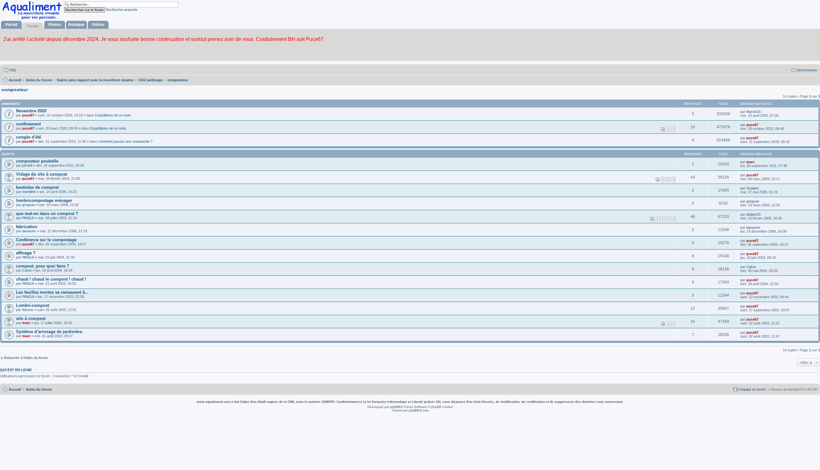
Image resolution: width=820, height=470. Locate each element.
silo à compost (30, 318)
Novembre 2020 (31, 110)
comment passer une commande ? (125, 141)
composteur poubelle (37, 161)
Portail (11, 24)
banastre (29, 231)
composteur (15, 89)
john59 (27, 165)
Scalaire (752, 188)
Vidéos (98, 24)
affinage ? (26, 253)
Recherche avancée (121, 10)
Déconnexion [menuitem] (806, 70)
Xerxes (27, 310)
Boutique (76, 24)
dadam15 (753, 214)
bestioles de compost (37, 187)
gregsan (28, 205)
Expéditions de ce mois (113, 115)
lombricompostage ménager (44, 200)
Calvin (27, 270)
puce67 (28, 115)
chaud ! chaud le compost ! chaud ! (51, 279)
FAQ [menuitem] (12, 70)
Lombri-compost (32, 305)
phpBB (395, 407)
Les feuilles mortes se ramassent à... (52, 292)
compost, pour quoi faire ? (42, 266)
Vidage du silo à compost (41, 174)
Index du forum (39, 389)
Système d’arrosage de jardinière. (49, 331)
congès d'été (28, 137)
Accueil (15, 389)
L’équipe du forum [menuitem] (752, 389)
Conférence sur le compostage (46, 239)
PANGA (28, 218)
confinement (28, 124)
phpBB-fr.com (419, 410)
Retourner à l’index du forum (26, 358)
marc (750, 162)
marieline (29, 192)
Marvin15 (753, 112)
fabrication (26, 226)
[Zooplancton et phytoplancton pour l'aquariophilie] (33, 19)
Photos (54, 24)
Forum (33, 26)
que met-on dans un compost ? (47, 213)
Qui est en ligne (16, 370)
